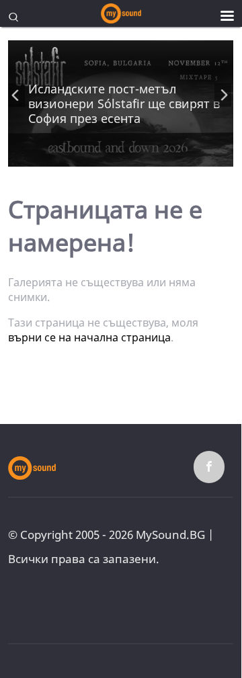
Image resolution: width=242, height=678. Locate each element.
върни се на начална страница (89, 337)
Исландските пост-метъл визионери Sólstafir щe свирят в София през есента (124, 103)
